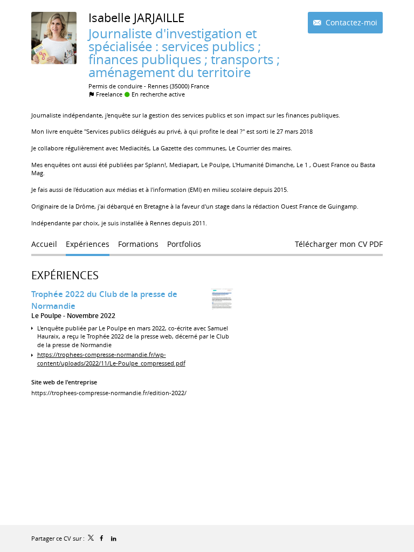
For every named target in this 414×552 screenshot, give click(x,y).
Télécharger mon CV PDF (339, 244)
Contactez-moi (350, 22)
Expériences (65, 275)
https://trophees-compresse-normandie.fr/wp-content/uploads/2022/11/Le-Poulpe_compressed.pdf (111, 358)
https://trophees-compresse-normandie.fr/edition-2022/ (109, 393)
